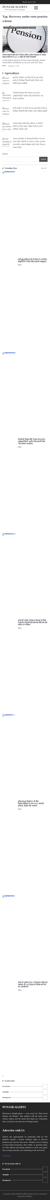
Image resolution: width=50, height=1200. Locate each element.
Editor (4, 65)
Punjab (24, 27)
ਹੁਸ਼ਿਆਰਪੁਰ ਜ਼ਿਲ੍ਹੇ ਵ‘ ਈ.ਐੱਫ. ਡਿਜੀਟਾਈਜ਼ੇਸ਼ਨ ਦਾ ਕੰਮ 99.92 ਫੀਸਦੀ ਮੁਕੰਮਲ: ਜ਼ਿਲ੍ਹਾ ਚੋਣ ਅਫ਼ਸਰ (31, 803)
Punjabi (32, 27)
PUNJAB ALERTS (14, 6)
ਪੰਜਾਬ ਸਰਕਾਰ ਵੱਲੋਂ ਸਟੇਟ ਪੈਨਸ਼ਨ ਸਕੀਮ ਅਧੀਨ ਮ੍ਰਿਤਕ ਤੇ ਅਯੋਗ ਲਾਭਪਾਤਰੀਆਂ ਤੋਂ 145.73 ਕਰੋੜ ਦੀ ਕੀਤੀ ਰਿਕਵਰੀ (24, 56)
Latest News (9, 27)
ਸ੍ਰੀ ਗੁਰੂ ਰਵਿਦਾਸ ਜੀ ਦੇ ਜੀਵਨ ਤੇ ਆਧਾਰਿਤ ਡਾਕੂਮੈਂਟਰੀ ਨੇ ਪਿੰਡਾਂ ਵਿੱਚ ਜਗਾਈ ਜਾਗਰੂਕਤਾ (32, 260)
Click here (6, 1156)
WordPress (28, 1196)
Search (5, 154)
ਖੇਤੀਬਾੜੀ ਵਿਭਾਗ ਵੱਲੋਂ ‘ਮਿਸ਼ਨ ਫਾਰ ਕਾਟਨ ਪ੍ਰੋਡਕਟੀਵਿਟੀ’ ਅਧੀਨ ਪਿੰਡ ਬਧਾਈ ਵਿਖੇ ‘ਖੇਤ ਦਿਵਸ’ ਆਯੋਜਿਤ (31, 441)
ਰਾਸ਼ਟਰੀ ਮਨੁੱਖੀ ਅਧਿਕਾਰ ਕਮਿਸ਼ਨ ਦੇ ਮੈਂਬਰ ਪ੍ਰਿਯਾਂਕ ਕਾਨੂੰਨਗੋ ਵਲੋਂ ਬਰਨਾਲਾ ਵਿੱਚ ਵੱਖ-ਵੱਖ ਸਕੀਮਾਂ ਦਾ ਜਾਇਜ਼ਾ (32, 622)
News (18, 27)
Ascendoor (42, 1194)
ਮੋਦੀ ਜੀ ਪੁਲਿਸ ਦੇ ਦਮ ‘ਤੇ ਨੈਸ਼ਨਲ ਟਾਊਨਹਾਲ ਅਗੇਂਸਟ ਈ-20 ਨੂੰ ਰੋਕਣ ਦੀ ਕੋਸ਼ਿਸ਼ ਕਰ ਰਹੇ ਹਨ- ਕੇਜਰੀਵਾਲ (32, 984)
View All (43, 168)
